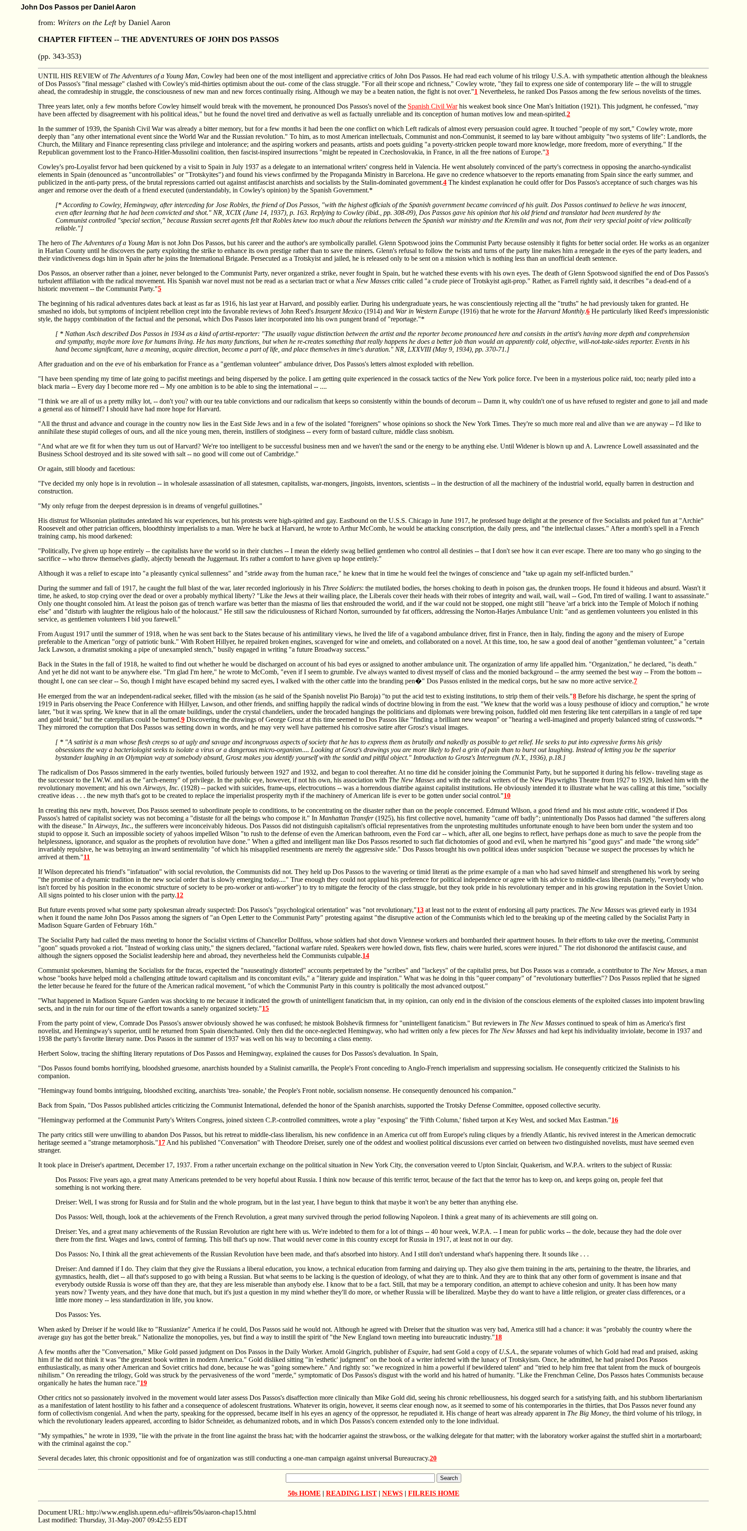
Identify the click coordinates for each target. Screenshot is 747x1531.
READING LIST (351, 1493)
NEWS (392, 1493)
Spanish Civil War (432, 106)
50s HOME (304, 1493)
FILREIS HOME (434, 1493)
